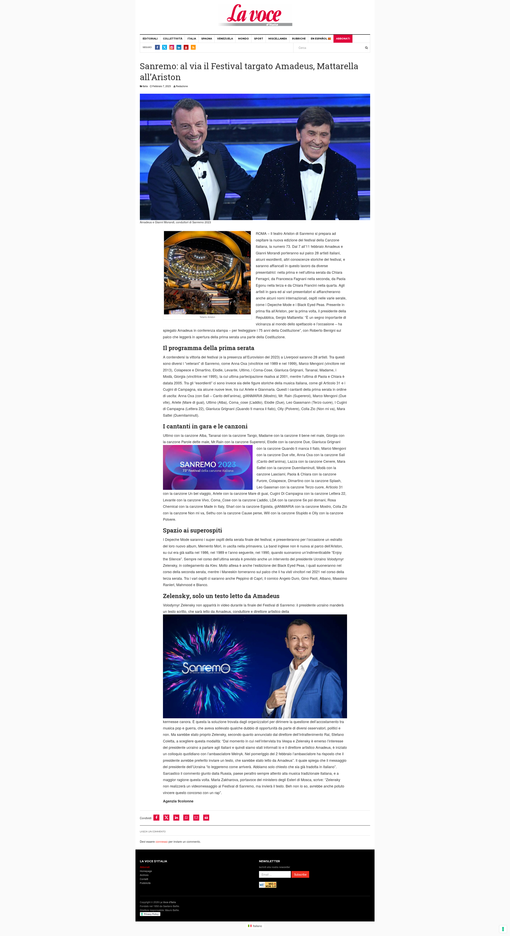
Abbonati (343, 38)
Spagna (206, 38)
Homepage (146, 871)
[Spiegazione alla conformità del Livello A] (268, 884)
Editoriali (150, 38)
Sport (258, 38)
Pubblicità (145, 883)
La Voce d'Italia (168, 902)
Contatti (144, 879)
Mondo (243, 38)
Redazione (182, 86)
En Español (319, 38)
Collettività (172, 38)
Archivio (144, 875)
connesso (162, 841)
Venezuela (225, 38)
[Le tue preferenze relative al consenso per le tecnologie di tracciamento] (503, 929)
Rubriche (299, 38)
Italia (191, 38)
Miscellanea (277, 38)
